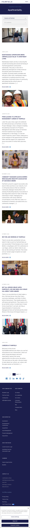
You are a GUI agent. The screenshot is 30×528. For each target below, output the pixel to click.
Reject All (15, 521)
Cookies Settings (15, 517)
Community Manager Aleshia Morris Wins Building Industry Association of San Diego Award (14, 179)
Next (17, 374)
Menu (26, 1)
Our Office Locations (7, 492)
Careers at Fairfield (9, 345)
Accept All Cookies (15, 525)
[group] (15, 35)
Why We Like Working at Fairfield (13, 237)
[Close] (28, 508)
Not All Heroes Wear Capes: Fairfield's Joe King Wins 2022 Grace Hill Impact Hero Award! (14, 289)
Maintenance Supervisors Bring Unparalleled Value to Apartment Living (14, 57)
